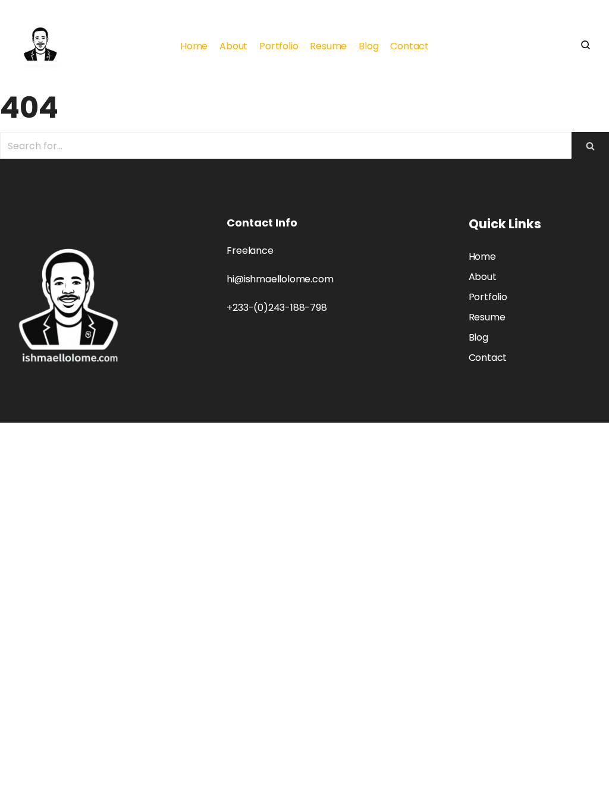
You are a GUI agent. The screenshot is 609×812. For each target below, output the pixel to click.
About (233, 46)
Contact (409, 46)
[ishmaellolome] (40, 46)
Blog (368, 46)
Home (194, 46)
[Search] (590, 146)
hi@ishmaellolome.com (280, 279)
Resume (328, 46)
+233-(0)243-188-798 (277, 307)
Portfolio (278, 46)
